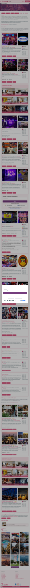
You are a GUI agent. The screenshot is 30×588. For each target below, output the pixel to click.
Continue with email (15, 293)
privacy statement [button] (24, 300)
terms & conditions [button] (19, 300)
